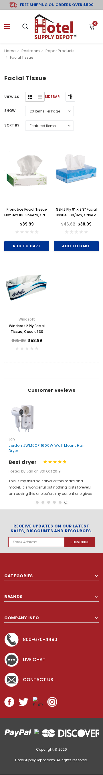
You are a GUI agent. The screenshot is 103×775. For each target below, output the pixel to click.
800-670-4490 (40, 639)
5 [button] (60, 502)
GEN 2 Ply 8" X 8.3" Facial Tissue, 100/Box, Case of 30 (76, 212)
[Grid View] (30, 96)
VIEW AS (11, 96)
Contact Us (38, 679)
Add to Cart (27, 246)
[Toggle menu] (7, 27)
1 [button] (37, 502)
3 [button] (48, 502)
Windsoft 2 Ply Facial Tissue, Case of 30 (27, 328)
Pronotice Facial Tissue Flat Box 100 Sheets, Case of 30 (26, 212)
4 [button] (54, 502)
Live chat (34, 659)
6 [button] (65, 502)
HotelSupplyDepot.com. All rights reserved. (51, 760)
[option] (51, 449)
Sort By (11, 125)
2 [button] (42, 502)
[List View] (39, 96)
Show (9, 110)
